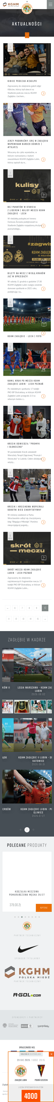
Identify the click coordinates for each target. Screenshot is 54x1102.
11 (9, 619)
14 (30, 619)
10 (45, 608)
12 (16, 619)
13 (23, 619)
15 (38, 619)
